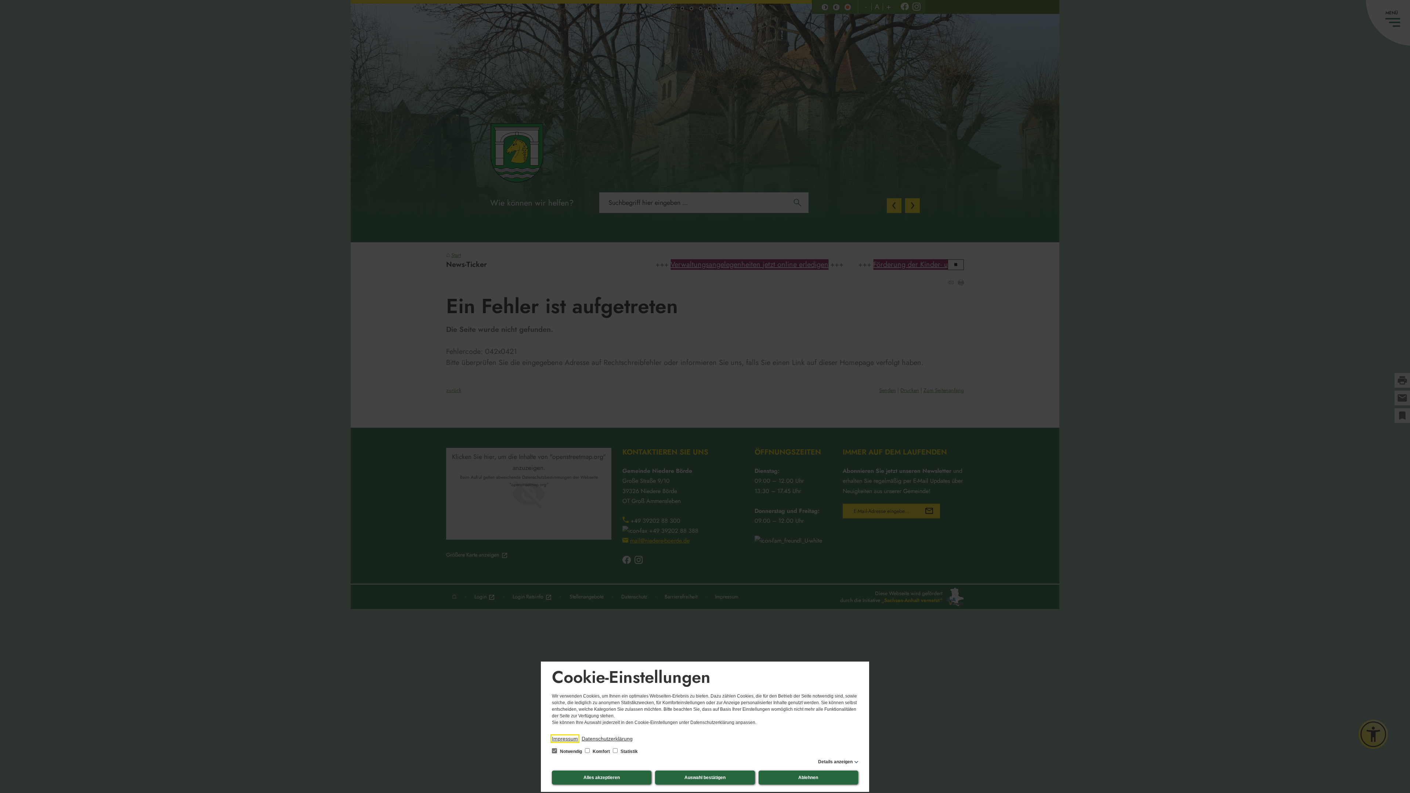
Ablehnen (808, 777)
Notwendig (571, 751)
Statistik (628, 751)
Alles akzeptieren (601, 777)
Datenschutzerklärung (607, 739)
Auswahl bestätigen (705, 777)
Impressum (565, 739)
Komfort (601, 751)
